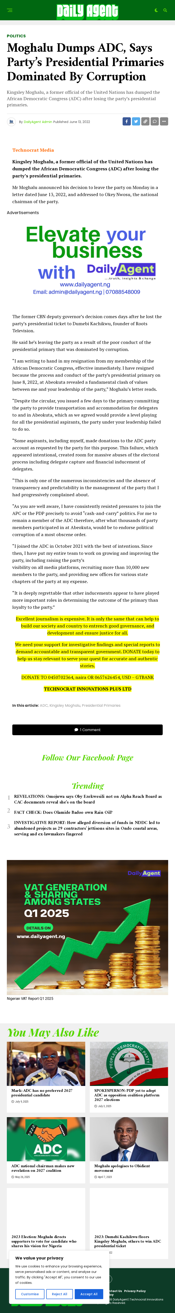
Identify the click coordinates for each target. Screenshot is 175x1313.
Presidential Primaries (101, 705)
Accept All (89, 1294)
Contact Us (113, 1291)
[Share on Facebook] (127, 121)
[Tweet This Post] (136, 121)
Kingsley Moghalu (64, 705)
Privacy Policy (135, 1291)
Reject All (59, 1294)
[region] (59, 1277)
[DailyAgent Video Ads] (87, 305)
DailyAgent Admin (38, 122)
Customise (30, 1294)
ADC (44, 705)
